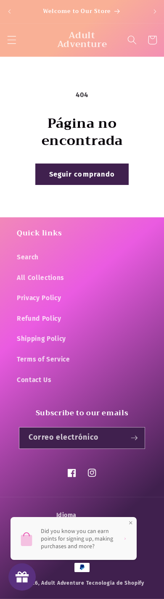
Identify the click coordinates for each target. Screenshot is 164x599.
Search (28, 257)
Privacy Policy (39, 298)
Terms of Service (43, 359)
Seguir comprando (82, 174)
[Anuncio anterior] (9, 11)
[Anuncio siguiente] (154, 11)
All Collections (40, 278)
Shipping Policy (41, 339)
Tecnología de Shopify (115, 583)
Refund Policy (39, 318)
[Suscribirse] (134, 438)
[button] (11, 40)
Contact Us (34, 380)
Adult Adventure (63, 583)
